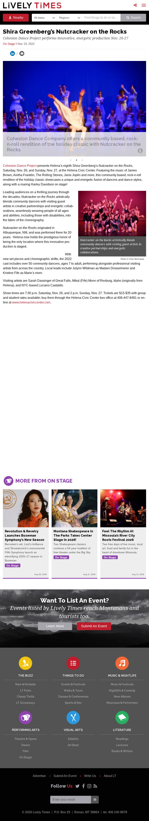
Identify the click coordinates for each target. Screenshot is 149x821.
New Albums (122, 696)
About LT (110, 776)
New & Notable (25, 684)
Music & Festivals (122, 684)
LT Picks (25, 690)
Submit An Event (94, 626)
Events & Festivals (73, 684)
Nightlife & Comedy (122, 690)
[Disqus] (74, 416)
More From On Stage (43, 481)
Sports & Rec (73, 702)
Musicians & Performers (122, 702)
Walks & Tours (73, 690)
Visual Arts (73, 730)
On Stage (25, 757)
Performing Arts (25, 730)
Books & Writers (122, 751)
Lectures (122, 745)
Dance (25, 745)
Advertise (39, 776)
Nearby (17, 17)
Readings (122, 738)
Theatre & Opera (25, 738)
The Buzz (25, 675)
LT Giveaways (25, 702)
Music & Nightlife (122, 675)
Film (25, 751)
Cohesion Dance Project (20, 165)
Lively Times (32, 5)
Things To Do (73, 675)
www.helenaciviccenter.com (31, 302)
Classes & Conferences (73, 696)
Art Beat (73, 745)
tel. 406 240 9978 (115, 812)
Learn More (55, 626)
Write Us (90, 776)
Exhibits (73, 738)
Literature (122, 730)
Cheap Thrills (25, 696)
